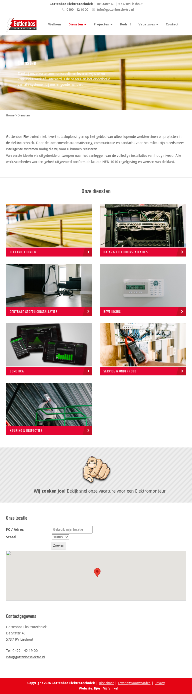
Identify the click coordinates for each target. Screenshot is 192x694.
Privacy (160, 683)
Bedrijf (125, 24)
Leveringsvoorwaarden (134, 683)
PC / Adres (15, 529)
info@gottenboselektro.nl (115, 9)
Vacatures (147, 24)
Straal (11, 537)
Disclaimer (106, 683)
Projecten (102, 24)
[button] (97, 572)
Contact (172, 24)
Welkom (54, 24)
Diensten (76, 24)
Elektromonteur (150, 491)
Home (10, 115)
